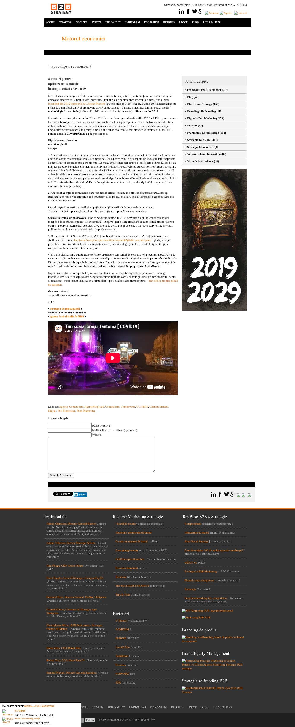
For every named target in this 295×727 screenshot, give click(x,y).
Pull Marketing (66, 410)
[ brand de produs (126, 523)
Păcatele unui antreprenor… (201, 580)
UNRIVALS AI (132, 22)
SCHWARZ (122, 673)
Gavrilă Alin (123, 647)
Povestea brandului (127, 568)
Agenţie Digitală (94, 406)
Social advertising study (27, 718)
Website (97, 434)
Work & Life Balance (200, 161)
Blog (190, 97)
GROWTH (81, 22)
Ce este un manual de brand (132, 541)
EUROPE (121, 638)
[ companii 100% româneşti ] (205, 89)
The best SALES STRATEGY (132, 585)
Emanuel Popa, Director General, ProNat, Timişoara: (76, 597)
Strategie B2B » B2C (200, 139)
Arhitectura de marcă (197, 532)
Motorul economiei (83, 38)
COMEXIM (122, 629)
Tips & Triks (123, 594)
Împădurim (122, 656)
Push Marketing (86, 410)
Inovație (192, 125)
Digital (52, 410)
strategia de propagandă (65, 308)
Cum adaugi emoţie (127, 550)
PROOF (183, 22)
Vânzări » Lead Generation (204, 154)
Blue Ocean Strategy (199, 104)
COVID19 (142, 406)
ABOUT (50, 22)
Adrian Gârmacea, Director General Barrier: (71, 523)
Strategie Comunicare (200, 147)
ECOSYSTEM (151, 22)
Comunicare (112, 406)
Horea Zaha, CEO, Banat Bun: (63, 648)
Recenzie (121, 576)
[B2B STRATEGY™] (61, 16)
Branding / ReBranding (201, 111)
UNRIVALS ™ (113, 22)
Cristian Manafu (158, 406)
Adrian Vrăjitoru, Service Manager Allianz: (71, 543)
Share (82, 494)
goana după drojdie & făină (67, 316)
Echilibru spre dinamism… (131, 559)
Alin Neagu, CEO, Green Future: (65, 565)
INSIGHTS (169, 22)
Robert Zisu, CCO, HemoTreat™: (65, 660)
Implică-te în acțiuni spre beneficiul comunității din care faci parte (112, 240)
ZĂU (118, 682)
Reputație (190, 589)
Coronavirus (128, 406)
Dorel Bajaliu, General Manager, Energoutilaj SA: (75, 578)
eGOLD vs (191, 562)
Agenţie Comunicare (71, 406)
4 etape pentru (193, 523)
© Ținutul (121, 620)
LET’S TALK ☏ (212, 22)
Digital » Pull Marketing (202, 118)
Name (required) (101, 425)
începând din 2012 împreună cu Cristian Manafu (76, 103)
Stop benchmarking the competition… (207, 598)
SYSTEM (96, 22)
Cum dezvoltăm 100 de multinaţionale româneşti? (214, 550)
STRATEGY (65, 22)
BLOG (195, 22)
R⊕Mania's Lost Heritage (203, 132)
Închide (78, 705)
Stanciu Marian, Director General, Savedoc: (71, 672)
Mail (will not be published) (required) (114, 430)
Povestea (121, 664)
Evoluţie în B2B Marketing (201, 571)
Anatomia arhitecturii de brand (133, 532)
